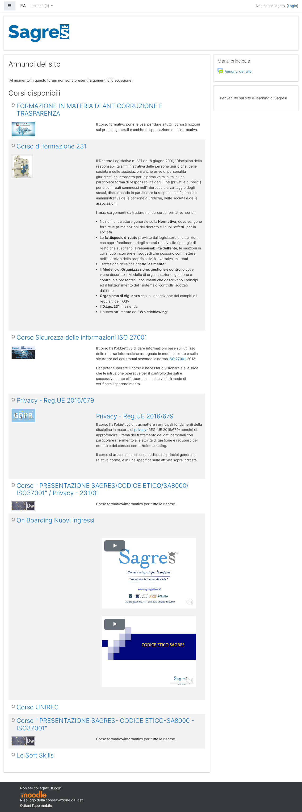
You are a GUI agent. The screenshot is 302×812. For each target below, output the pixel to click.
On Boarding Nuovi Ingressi (55, 520)
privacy (140, 429)
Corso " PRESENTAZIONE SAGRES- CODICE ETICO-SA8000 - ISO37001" (105, 724)
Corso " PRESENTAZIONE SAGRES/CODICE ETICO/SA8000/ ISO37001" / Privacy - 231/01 (103, 489)
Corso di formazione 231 (52, 146)
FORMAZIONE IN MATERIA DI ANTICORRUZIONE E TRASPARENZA (90, 109)
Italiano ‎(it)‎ (41, 6)
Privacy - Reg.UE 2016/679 (55, 400)
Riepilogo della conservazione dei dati (52, 800)
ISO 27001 (177, 359)
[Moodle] (33, 794)
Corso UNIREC (38, 707)
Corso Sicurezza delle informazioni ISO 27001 (82, 337)
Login (292, 6)
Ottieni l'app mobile (36, 805)
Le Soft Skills (35, 755)
